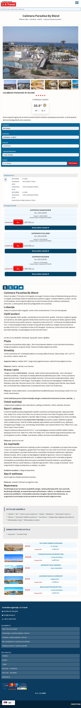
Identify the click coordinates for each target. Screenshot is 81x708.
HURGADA (36, 100)
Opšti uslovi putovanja (9, 629)
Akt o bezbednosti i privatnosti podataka (16, 641)
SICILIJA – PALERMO (9, 673)
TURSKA (5, 656)
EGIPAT (45, 100)
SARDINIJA (6, 677)
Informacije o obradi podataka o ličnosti (15, 633)
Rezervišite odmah (39, 228)
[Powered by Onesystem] (75, 704)
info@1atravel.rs (47, 5)
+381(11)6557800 (47, 2)
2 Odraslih (8, 163)
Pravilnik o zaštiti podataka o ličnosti (14, 637)
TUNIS (4, 664)
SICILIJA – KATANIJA (9, 668)
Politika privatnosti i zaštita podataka (14, 646)
